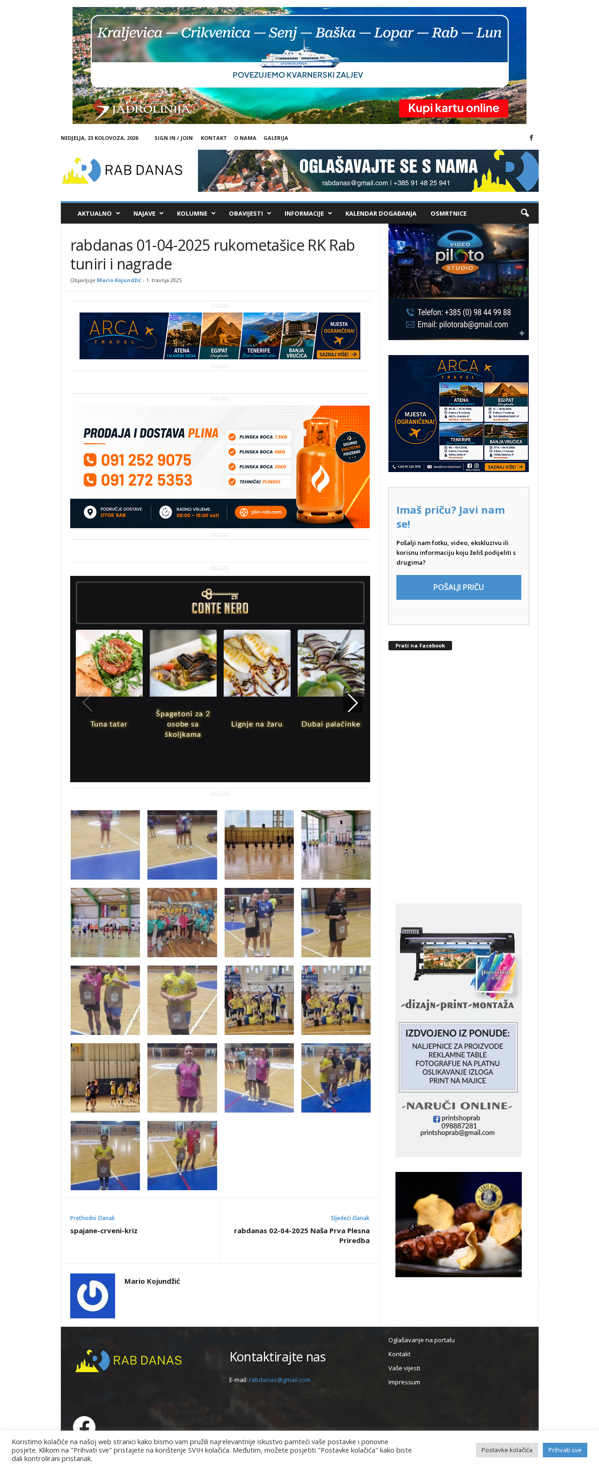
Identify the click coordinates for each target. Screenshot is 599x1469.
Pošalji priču (458, 587)
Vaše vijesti (404, 1368)
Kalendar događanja (380, 213)
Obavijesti (246, 213)
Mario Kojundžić (119, 280)
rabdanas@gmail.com (280, 1379)
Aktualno (95, 213)
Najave (144, 213)
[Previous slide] (87, 703)
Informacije (304, 213)
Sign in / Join (173, 137)
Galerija (275, 137)
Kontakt (214, 137)
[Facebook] (531, 138)
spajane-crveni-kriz (104, 1230)
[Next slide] (353, 703)
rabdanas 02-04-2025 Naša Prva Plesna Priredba (302, 1235)
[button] (524, 213)
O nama (245, 137)
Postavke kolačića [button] (507, 1450)
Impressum (404, 1382)
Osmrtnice (449, 213)
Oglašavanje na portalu (421, 1340)
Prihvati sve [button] (565, 1450)
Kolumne (192, 213)
